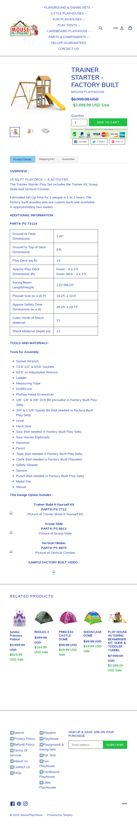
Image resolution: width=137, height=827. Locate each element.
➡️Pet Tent (47, 755)
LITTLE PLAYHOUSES (68, 13)
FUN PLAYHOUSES (68, 19)
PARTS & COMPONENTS (68, 37)
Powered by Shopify (60, 815)
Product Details (23, 159)
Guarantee (68, 159)
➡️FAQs (15, 773)
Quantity (77, 116)
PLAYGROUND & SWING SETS (67, 7)
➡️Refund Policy (22, 744)
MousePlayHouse (32, 815)
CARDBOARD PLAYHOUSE (67, 31)
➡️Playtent (47, 733)
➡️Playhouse (49, 739)
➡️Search (17, 733)
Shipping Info (47, 159)
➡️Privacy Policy (22, 739)
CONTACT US (68, 49)
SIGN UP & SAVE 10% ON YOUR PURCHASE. (91, 733)
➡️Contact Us (20, 767)
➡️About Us (19, 761)
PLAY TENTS (67, 25)
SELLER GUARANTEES (68, 43)
